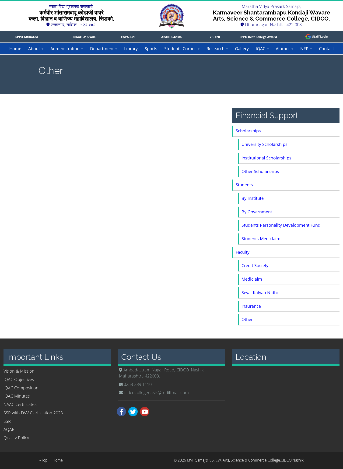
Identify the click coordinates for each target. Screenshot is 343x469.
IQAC (261, 48)
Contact (326, 48)
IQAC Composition (21, 388)
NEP (305, 48)
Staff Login (320, 36)
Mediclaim (252, 279)
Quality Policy (16, 438)
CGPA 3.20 (128, 37)
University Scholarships (264, 144)
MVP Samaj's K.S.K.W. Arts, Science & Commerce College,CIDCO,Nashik (245, 460)
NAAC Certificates (20, 404)
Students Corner (180, 48)
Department (102, 48)
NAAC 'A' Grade (84, 37)
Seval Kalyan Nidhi (260, 292)
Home (15, 48)
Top (44, 460)
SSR (7, 421)
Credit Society (255, 265)
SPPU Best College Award (258, 37)
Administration (65, 48)
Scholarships (248, 131)
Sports (151, 48)
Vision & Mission (19, 371)
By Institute (253, 198)
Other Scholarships (260, 171)
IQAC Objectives (19, 379)
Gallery (242, 48)
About (34, 48)
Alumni (283, 48)
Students (244, 184)
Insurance (251, 306)
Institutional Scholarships (266, 158)
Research (216, 48)
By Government (257, 212)
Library (131, 48)
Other (247, 319)
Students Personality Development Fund (281, 225)
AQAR (9, 429)
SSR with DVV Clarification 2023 (33, 413)
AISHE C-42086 (171, 37)
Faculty (242, 252)
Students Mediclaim (261, 238)
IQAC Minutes (17, 396)
